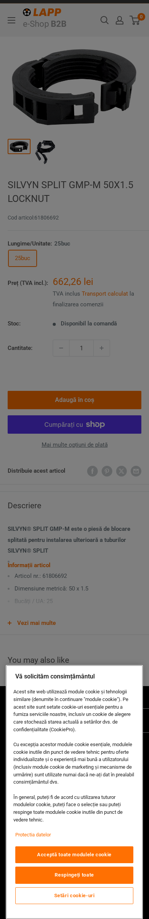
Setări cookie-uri (74, 895)
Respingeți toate (74, 875)
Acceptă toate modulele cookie (74, 854)
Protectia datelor (33, 835)
